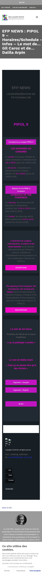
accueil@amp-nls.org (20, 457)
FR (23, 2)
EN (20, 2)
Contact (32, 7)
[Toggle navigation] (37, 17)
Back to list (7, 508)
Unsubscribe (9, 489)
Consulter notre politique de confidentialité (17, 563)
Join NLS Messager (19, 7)
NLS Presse (5, 7)
